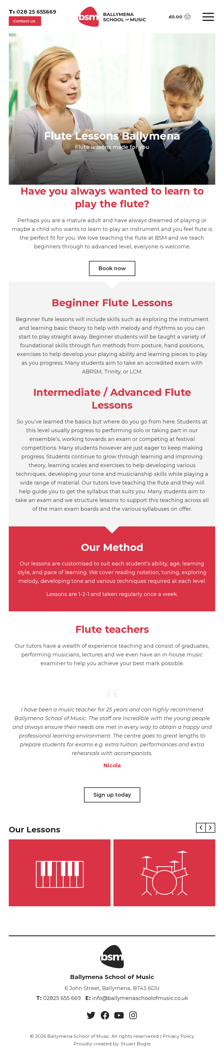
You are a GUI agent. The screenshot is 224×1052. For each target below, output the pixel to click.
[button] (25, 21)
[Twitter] (91, 1015)
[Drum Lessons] (164, 873)
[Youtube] (119, 1015)
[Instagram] (133, 1015)
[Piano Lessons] (60, 873)
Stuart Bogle (136, 1043)
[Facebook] (105, 1015)
